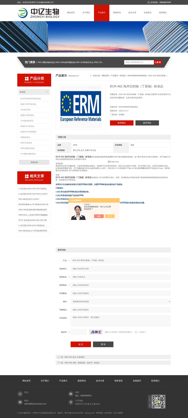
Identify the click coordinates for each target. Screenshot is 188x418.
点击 (47, 92)
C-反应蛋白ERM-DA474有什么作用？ (33, 194)
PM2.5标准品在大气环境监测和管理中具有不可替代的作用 (34, 231)
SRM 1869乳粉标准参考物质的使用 (32, 210)
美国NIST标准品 (27, 126)
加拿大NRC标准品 (28, 104)
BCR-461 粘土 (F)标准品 (75, 357)
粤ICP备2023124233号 (74, 413)
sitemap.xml (89, 413)
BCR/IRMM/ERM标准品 (30, 99)
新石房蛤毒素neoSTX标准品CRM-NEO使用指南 (34, 204)
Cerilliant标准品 (26, 121)
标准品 (23, 92)
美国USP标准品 (27, 115)
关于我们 (86, 12)
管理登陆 (99, 413)
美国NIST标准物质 (28, 132)
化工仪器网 (118, 413)
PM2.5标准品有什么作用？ (29, 199)
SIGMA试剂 (25, 110)
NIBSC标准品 (26, 143)
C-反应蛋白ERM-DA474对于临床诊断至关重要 (34, 189)
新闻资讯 (117, 12)
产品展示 (102, 12)
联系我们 (163, 12)
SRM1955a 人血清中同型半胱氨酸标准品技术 (34, 215)
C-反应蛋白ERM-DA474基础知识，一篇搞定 (34, 225)
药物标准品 (25, 137)
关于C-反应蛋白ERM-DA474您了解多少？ (34, 220)
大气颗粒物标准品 (28, 154)
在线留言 (148, 12)
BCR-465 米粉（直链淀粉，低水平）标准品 (82, 363)
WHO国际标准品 (27, 148)
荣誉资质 (118, 381)
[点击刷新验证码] (95, 332)
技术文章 (132, 12)
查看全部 (34, 162)
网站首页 (71, 12)
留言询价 (147, 123)
